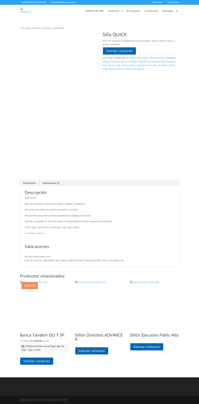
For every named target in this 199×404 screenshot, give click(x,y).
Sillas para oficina (135, 68)
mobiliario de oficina (139, 61)
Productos (113, 11)
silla (118, 65)
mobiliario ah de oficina (115, 61)
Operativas (47, 28)
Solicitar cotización (119, 51)
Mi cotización (133, 11)
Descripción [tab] (29, 183)
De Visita (130, 57)
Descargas (167, 11)
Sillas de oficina (34, 28)
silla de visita (144, 65)
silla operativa (160, 65)
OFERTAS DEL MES (94, 11)
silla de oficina (129, 65)
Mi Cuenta (157, 2)
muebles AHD (158, 61)
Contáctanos (151, 11)
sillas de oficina (116, 68)
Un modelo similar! (34, 233)
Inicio (22, 28)
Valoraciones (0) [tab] (51, 183)
